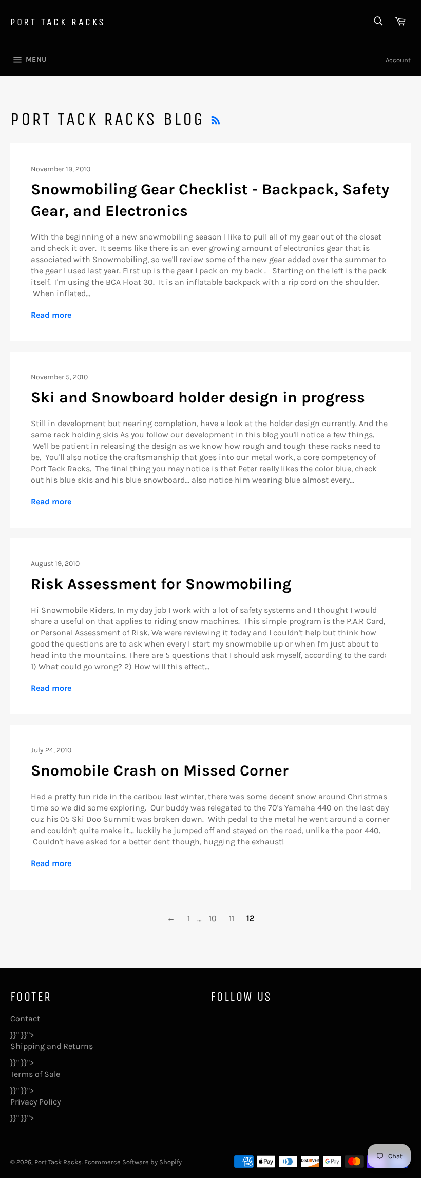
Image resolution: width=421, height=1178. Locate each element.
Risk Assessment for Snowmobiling (161, 584)
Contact (25, 1018)
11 (231, 918)
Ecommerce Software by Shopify (133, 1162)
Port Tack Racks (58, 22)
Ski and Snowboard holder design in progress (198, 397)
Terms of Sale (35, 1074)
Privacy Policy (35, 1102)
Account (398, 60)
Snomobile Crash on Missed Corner (160, 770)
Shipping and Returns (51, 1046)
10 (213, 918)
